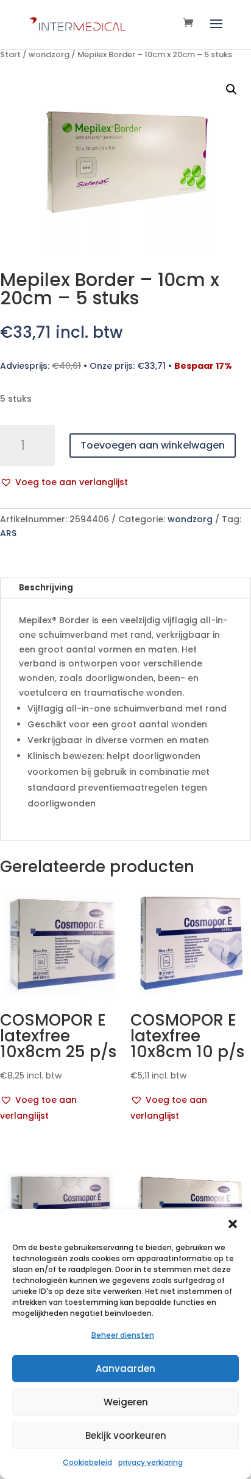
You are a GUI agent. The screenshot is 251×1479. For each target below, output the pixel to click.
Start (10, 54)
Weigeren (126, 1402)
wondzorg (49, 54)
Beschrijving (46, 587)
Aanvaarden (125, 1368)
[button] (233, 1224)
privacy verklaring (150, 1462)
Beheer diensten (122, 1335)
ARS (8, 533)
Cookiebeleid (87, 1462)
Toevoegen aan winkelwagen (152, 445)
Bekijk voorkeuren (125, 1435)
